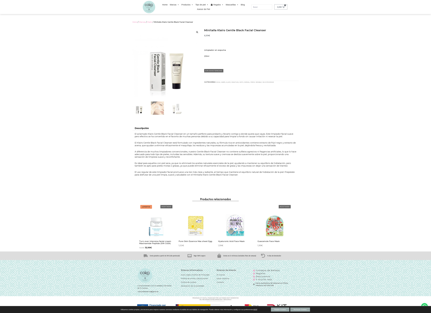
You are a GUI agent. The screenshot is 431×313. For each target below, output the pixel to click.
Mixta (241, 82)
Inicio (134, 22)
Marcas (173, 5)
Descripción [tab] (142, 128)
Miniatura (235, 82)
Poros (253, 82)
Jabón (223, 82)
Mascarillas (231, 5)
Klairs (149, 22)
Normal (247, 82)
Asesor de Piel (203, 9)
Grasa (218, 82)
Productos (185, 5)
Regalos (217, 5)
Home (165, 5)
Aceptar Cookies (280, 309)
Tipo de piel (200, 5)
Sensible (259, 82)
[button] (197, 32)
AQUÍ (255, 309)
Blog (243, 5)
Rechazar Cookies (300, 309)
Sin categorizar (268, 82)
